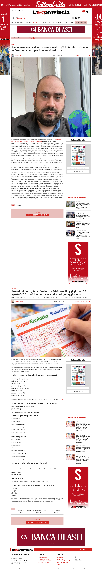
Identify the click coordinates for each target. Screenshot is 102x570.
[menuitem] (19, 22)
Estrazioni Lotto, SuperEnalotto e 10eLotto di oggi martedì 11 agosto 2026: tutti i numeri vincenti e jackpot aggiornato (83, 426)
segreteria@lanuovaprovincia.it (45, 560)
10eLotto (53, 509)
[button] (88, 11)
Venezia (55, 512)
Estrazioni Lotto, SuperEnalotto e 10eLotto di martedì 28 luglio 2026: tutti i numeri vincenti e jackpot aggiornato (83, 448)
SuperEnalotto (36, 509)
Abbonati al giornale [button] (77, 171)
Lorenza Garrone (19, 301)
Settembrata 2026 (20, 18)
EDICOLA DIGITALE (77, 18)
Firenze (38, 512)
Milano (51, 510)
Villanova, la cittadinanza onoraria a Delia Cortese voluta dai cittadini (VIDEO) (83, 225)
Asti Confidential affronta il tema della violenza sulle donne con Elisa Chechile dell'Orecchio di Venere (83, 235)
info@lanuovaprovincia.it (44, 559)
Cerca (83, 11)
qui (62, 399)
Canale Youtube (20, 10)
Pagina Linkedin (23, 10)
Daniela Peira (18, 55)
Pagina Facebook (13, 10)
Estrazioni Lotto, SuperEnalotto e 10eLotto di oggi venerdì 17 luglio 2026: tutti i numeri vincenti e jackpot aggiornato (83, 460)
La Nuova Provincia (21, 38)
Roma (21, 512)
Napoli (58, 510)
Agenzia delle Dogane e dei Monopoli (29, 510)
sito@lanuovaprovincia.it (44, 562)
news (19, 205)
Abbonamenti (85, 18)
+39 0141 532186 (44, 557)
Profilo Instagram (17, 10)
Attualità (32, 38)
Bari (45, 510)
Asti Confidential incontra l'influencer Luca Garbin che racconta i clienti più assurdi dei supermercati (83, 216)
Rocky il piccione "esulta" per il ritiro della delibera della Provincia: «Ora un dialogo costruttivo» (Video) (83, 205)
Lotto (21, 509)
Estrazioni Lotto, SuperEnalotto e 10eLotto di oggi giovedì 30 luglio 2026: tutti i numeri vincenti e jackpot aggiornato (83, 438)
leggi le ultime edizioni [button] (77, 168)
